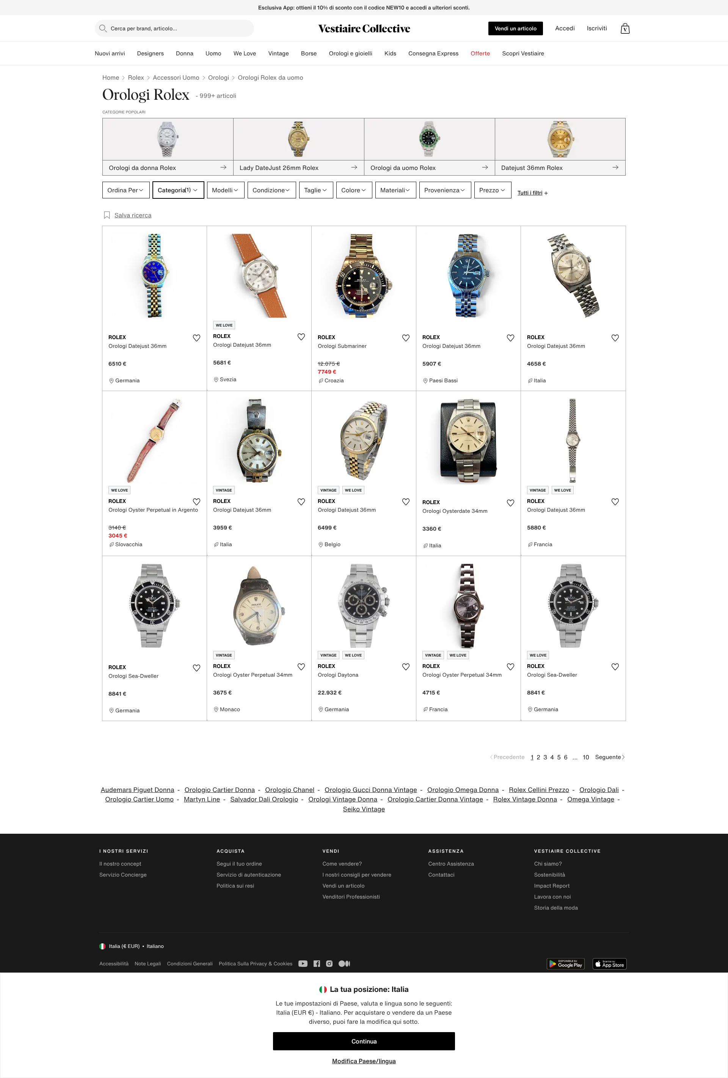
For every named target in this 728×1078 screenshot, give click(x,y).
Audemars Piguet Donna (137, 790)
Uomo (213, 53)
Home (110, 77)
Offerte (480, 53)
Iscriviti (597, 28)
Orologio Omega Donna (463, 790)
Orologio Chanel (289, 790)
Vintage (278, 53)
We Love (245, 53)
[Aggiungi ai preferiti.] (196, 338)
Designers (150, 53)
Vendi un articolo (516, 28)
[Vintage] (295, 53)
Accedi (565, 28)
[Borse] (323, 53)
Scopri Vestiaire (523, 53)
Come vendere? (342, 864)
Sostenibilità (549, 875)
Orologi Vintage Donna (342, 799)
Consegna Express (433, 53)
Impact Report (552, 886)
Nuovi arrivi (110, 53)
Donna (184, 53)
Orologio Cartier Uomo (139, 799)
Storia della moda (556, 908)
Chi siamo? (548, 864)
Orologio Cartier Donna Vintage (435, 799)
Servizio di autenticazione (249, 875)
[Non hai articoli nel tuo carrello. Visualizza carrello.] (625, 28)
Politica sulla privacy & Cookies (255, 963)
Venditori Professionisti (351, 897)
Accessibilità (114, 963)
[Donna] (199, 53)
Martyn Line (202, 799)
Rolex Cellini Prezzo (539, 790)
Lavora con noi (552, 897)
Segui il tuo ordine (239, 864)
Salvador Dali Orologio (264, 799)
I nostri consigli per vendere (356, 875)
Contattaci (441, 875)
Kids (390, 53)
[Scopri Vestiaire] (550, 53)
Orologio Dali (599, 790)
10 (586, 757)
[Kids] (402, 53)
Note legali (148, 963)
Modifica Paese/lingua (364, 1060)
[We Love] (262, 53)
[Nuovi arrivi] (131, 53)
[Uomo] (227, 53)
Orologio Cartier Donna (219, 790)
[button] (625, 28)
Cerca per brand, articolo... (144, 28)
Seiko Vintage (364, 809)
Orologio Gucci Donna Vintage (371, 790)
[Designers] (170, 53)
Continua (364, 1041)
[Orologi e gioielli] (378, 53)
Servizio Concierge (123, 875)
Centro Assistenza (451, 864)
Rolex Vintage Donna (525, 799)
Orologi (218, 77)
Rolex (136, 77)
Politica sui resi (235, 886)
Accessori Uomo (176, 77)
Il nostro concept (120, 864)
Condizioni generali (190, 963)
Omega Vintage (590, 799)
